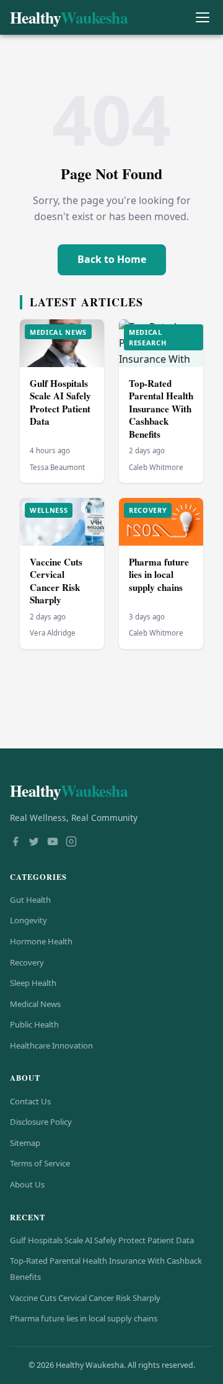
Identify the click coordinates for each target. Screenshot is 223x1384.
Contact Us (30, 1101)
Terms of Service (40, 1163)
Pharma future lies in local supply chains (159, 574)
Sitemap (25, 1142)
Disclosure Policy (41, 1121)
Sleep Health (33, 982)
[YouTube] (52, 842)
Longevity (28, 920)
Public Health (34, 1024)
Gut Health (30, 899)
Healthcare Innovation (51, 1045)
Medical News (35, 1003)
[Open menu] (202, 18)
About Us (27, 1184)
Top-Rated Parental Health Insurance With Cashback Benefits (161, 408)
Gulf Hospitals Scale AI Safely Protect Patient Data (60, 402)
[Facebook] (15, 842)
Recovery (27, 962)
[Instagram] (71, 842)
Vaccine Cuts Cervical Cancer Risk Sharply (56, 581)
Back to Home (111, 259)
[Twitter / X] (34, 842)
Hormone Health (41, 941)
